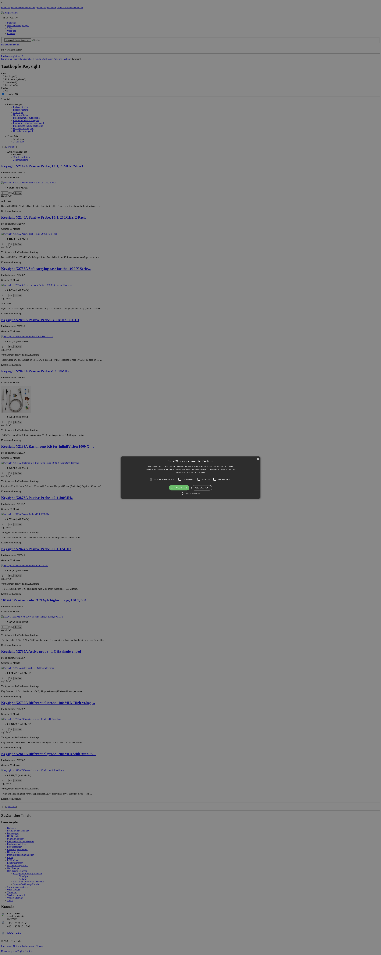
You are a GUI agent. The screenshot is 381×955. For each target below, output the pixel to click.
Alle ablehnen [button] (201, 488)
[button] (190, 477)
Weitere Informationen (196, 472)
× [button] (258, 459)
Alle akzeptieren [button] (179, 488)
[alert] (190, 477)
